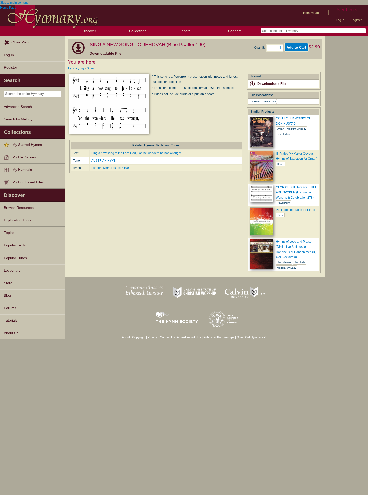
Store (186, 31)
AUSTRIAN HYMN (103, 160)
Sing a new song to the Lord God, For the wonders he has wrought (136, 153)
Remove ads (311, 13)
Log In (9, 55)
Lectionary (12, 270)
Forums (10, 308)
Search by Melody (18, 119)
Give (240, 337)
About (126, 337)
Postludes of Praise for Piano (295, 210)
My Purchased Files (28, 182)
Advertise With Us (189, 337)
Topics (9, 233)
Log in (340, 20)
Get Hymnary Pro (256, 337)
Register (356, 20)
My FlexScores (24, 157)
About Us (11, 333)
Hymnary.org (76, 68)
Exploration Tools (17, 220)
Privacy (153, 337)
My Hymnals (22, 170)
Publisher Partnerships (218, 337)
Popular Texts (15, 245)
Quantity (260, 47)
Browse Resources (19, 208)
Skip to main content (14, 2)
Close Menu (20, 42)
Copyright (138, 337)
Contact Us (167, 337)
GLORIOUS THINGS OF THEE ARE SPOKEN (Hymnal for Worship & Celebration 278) (296, 192)
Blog (7, 295)
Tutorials (10, 320)
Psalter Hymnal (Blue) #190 (110, 168)
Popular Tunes (15, 258)
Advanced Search (18, 107)
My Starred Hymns (27, 145)
